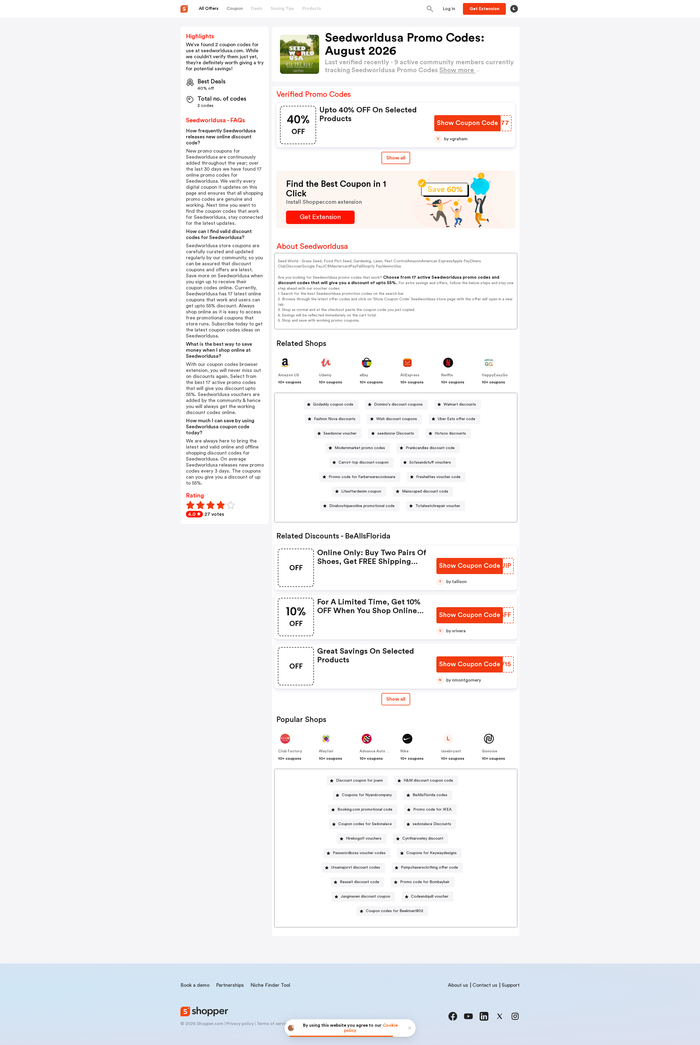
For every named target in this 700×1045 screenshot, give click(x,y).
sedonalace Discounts (432, 824)
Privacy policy (240, 1023)
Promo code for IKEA (432, 809)
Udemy (325, 375)
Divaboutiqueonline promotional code (362, 506)
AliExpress (409, 375)
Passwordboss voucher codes (359, 853)
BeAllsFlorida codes (430, 795)
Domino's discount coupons (398, 404)
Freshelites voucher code (438, 477)
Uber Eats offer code (456, 419)
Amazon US (288, 375)
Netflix (447, 375)
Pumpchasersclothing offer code (429, 867)
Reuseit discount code (359, 882)
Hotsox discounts (450, 433)
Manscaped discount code (425, 491)
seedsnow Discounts (395, 433)
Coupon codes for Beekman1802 (394, 911)
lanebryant (451, 751)
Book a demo (194, 985)
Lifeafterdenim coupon (361, 491)
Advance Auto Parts (378, 751)
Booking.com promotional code (364, 809)
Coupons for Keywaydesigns (431, 853)
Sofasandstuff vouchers (430, 462)
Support (511, 985)
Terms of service (273, 1023)
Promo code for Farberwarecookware (362, 477)
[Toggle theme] (514, 9)
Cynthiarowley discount (422, 838)
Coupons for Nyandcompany (367, 795)
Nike (404, 751)
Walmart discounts (460, 404)
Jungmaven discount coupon (365, 896)
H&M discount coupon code (428, 780)
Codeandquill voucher (429, 896)
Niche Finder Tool (270, 985)
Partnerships (230, 985)
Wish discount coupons (396, 419)
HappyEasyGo (495, 375)
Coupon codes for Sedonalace (365, 824)
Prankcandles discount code (430, 448)
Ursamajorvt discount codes (355, 867)
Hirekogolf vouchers (363, 838)
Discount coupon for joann (359, 780)
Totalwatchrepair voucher (437, 506)
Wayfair (326, 751)
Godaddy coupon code (333, 404)
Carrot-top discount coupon (364, 462)
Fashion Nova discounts (334, 419)
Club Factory (290, 751)
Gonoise (489, 751)
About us (458, 985)
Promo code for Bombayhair (425, 882)
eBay (364, 375)
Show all (395, 157)
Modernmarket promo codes (360, 448)
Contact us (484, 985)
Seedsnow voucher (340, 433)
